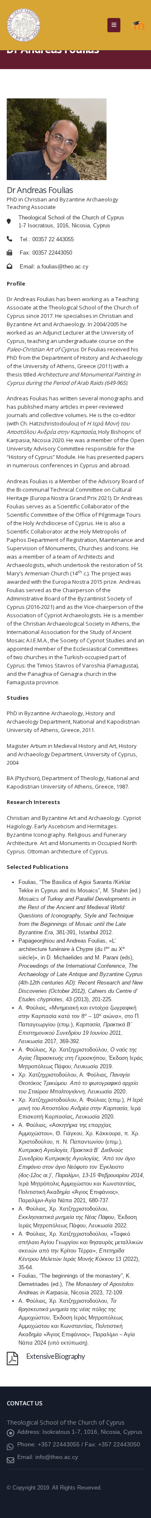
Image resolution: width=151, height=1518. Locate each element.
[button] (113, 25)
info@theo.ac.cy (56, 1457)
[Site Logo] (23, 25)
